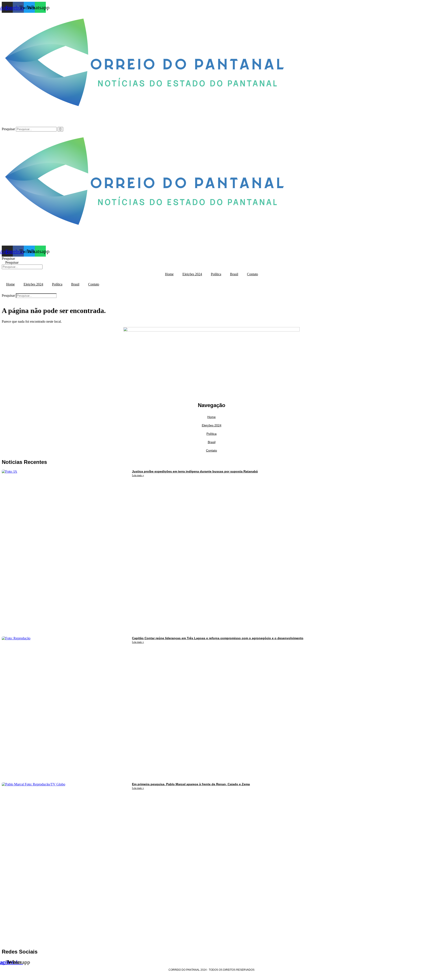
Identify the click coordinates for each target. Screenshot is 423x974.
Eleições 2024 (192, 274)
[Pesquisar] (60, 129)
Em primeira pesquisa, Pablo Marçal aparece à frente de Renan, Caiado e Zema (191, 784)
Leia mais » (138, 475)
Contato (252, 274)
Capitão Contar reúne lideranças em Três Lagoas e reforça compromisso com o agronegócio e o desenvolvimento (217, 638)
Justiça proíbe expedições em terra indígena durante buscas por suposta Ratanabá (195, 471)
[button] (211, 291)
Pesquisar (8, 129)
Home (169, 274)
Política (216, 274)
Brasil (234, 274)
